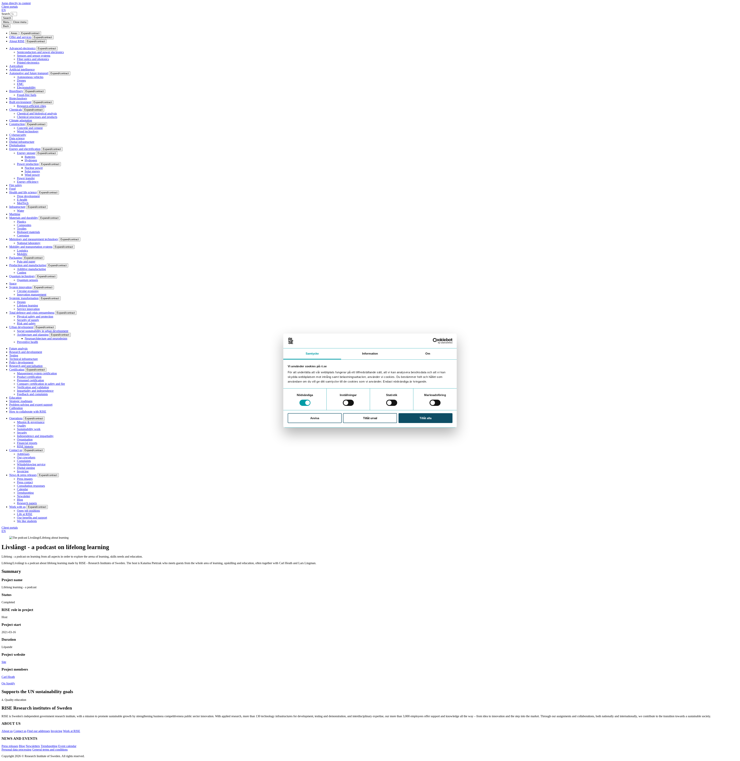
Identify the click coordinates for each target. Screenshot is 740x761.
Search (6, 13)
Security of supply (28, 320)
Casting (21, 272)
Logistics (22, 250)
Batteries (30, 156)
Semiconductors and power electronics (40, 52)
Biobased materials (28, 232)
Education (15, 397)
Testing (13, 355)
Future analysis (18, 348)
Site (4, 662)
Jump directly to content (16, 3)
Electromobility (26, 87)
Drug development (28, 196)
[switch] (348, 403)
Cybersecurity (17, 135)
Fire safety (15, 185)
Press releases (10, 746)
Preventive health (27, 342)
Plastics (21, 221)
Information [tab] (370, 353)
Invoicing (23, 471)
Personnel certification (30, 380)
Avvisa (314, 418)
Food (12, 188)
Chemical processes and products (37, 117)
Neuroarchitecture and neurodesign (46, 338)
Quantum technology (22, 276)
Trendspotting (25, 492)
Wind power (32, 174)
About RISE (16, 41)
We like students (27, 521)
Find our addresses (38, 731)
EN (4, 10)
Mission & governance (31, 422)
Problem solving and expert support (30, 404)
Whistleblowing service (31, 464)
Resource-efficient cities (31, 106)
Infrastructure (17, 206)
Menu (6, 22)
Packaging (15, 257)
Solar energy (32, 171)
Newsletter (23, 496)
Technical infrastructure (23, 359)
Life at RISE (24, 514)
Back (6, 26)
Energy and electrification (24, 149)
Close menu (19, 22)
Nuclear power (34, 167)
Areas (14, 33)
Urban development (21, 327)
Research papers (27, 503)
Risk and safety (26, 323)
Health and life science (23, 192)
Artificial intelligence (22, 69)
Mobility (22, 254)
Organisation (25, 439)
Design (21, 302)
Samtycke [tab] (312, 353)
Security (22, 432)
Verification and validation (33, 387)
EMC (20, 84)
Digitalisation (17, 145)
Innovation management (31, 294)
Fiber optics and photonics (33, 59)
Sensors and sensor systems (33, 55)
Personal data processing (16, 749)
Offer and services (20, 37)
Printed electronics (28, 62)
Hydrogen (31, 160)
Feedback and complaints (32, 394)
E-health (22, 199)
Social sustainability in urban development (42, 331)
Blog (20, 499)
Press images (25, 478)
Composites (24, 225)
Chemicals (15, 109)
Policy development (21, 362)
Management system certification (37, 373)
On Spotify (8, 683)
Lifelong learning (27, 305)
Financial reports (27, 443)
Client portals (10, 6)
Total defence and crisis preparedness (31, 312)
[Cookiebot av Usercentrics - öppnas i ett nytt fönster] (435, 341)
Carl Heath (8, 676)
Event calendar (67, 746)
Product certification (29, 376)
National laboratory (28, 243)
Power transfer (26, 178)
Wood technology (28, 131)
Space (13, 283)
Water (20, 210)
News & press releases (23, 475)
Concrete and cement (30, 128)
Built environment (20, 102)
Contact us (15, 450)
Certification (16, 369)
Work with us (17, 506)
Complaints (24, 461)
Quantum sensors (27, 280)
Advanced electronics (22, 48)
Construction (17, 124)
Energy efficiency (28, 181)
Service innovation (28, 309)
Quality (21, 425)
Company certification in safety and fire (41, 383)
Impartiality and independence (35, 390)
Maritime (14, 214)
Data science (17, 138)
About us (7, 731)
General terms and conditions (50, 749)
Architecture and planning (33, 334)
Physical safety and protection (35, 316)
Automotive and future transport (28, 73)
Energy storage (26, 153)
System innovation (20, 287)
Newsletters (33, 746)
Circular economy (28, 291)
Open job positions (28, 510)
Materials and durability (23, 217)
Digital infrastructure (21, 141)
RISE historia (25, 446)
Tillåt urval (370, 418)
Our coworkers (26, 457)
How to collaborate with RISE (27, 411)
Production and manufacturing (27, 265)
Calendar (22, 489)
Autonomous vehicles (30, 77)
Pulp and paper (26, 261)
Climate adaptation (20, 120)
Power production (28, 164)
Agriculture (16, 66)
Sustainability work (28, 429)
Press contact (25, 482)
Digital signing (26, 467)
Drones (21, 80)
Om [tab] (427, 353)
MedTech (23, 203)
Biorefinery (16, 91)
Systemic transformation (24, 298)
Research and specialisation (26, 365)
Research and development (25, 352)
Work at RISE (71, 731)
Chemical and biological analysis (37, 113)
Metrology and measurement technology (33, 239)
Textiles (21, 228)
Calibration (16, 408)
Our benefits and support (32, 517)
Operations (16, 418)
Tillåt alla (425, 418)
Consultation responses (31, 485)
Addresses (23, 454)
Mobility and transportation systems (30, 246)
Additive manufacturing (31, 269)
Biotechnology (18, 98)
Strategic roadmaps (20, 401)
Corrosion (23, 235)
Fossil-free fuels (26, 95)
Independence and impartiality (35, 436)
